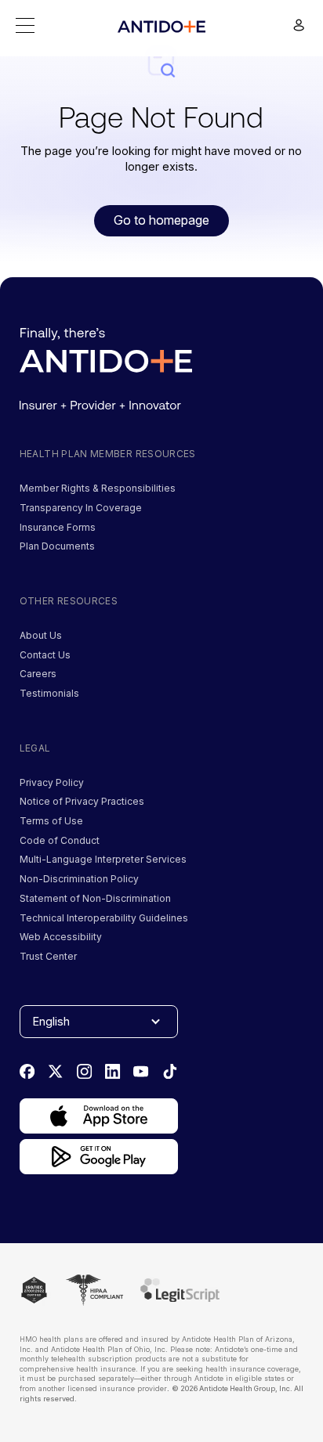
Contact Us (45, 655)
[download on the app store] (99, 1116)
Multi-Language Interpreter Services (103, 859)
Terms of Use (51, 821)
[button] (25, 25)
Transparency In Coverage (81, 508)
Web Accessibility (61, 937)
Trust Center (48, 956)
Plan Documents (57, 546)
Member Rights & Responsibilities (98, 488)
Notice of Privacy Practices (82, 801)
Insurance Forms (58, 527)
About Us (41, 635)
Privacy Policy (52, 782)
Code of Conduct (60, 840)
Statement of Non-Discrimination (95, 898)
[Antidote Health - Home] (161, 26)
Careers (38, 674)
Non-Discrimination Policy (79, 879)
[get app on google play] (99, 1156)
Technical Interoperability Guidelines (104, 918)
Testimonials (49, 693)
